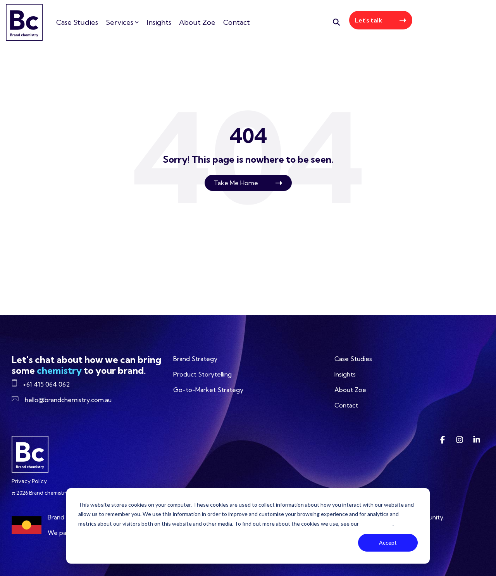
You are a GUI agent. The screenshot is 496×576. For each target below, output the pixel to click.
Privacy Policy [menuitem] (29, 481)
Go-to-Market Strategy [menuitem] (208, 390)
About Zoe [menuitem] (350, 390)
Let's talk (368, 20)
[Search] (336, 22)
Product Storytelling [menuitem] (202, 374)
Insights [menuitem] (345, 374)
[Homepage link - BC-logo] (30, 469)
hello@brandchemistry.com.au (68, 400)
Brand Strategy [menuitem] (195, 359)
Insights (158, 22)
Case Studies (77, 22)
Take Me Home (236, 183)
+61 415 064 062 (454, 22)
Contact (236, 22)
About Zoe (197, 22)
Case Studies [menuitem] (353, 359)
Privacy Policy (376, 523)
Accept (388, 542)
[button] (443, 440)
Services (119, 22)
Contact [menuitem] (346, 405)
